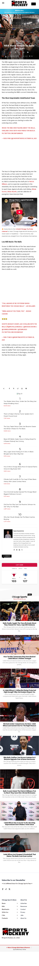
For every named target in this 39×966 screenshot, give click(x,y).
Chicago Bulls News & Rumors (19, 41)
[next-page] (22, 868)
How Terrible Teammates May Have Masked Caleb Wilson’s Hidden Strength (19, 657)
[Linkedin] (19, 549)
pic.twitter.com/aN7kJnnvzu (12, 133)
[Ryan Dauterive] (6, 56)
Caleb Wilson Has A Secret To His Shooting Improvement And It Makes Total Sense (19, 824)
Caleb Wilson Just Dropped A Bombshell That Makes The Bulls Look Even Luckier (19, 855)
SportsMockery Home (19, 949)
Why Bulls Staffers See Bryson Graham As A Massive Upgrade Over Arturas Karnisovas (19, 758)
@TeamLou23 (22, 329)
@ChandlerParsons (9, 329)
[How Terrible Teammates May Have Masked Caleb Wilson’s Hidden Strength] (19, 644)
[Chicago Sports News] (19, 3)
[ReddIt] (19, 52)
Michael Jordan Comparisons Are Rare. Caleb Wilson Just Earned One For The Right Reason (19, 725)
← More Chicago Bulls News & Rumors (18, 947)
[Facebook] (11, 52)
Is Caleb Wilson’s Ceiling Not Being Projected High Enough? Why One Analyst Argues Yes (19, 691)
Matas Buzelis (12, 191)
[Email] (23, 52)
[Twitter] (15, 52)
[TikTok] (6, 889)
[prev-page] (16, 868)
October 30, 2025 (31, 138)
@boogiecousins (29, 327)
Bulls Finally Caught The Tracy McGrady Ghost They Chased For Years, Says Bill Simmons (19, 624)
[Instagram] (16, 549)
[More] (28, 52)
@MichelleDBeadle (15, 327)
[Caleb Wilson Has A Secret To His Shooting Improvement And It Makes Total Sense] (19, 810)
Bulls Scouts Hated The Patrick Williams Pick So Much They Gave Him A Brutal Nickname (19, 792)
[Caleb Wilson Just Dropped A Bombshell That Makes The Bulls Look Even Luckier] (19, 842)
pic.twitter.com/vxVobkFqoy (12, 332)
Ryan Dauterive (14, 56)
